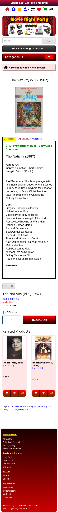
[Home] (7, 9)
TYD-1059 (12, 409)
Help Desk (7, 457)
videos (23, 406)
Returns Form (9, 463)
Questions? (37, 138)
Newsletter (8, 497)
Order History (9, 490)
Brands (6, 475)
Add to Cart (40, 319)
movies (15, 406)
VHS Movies (38, 67)
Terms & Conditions (12, 448)
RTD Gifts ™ (20, 505)
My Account (8, 487)
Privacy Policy (9, 445)
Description (9, 138)
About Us (7, 439)
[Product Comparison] (33, 9)
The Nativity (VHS (44, 406)
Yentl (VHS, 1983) (13, 362)
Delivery (25, 138)
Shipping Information (12, 442)
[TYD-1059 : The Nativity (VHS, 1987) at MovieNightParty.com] (29, 110)
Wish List (7, 494)
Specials (6, 478)
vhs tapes (31, 406)
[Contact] (19, 9)
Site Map (7, 467)
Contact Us (8, 460)
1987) (4, 409)
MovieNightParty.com (13, 508)
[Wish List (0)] (39, 9)
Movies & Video (20, 67)
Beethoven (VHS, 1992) (42, 364)
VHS (9, 406)
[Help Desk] (13, 9)
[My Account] (26, 9)
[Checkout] (51, 9)
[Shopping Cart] (45, 9)
